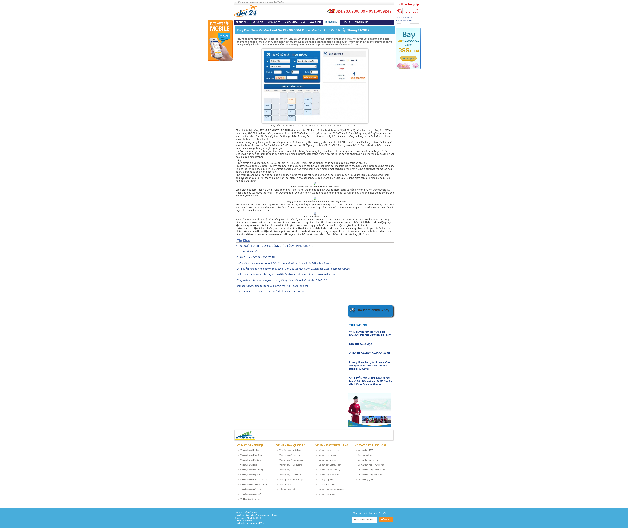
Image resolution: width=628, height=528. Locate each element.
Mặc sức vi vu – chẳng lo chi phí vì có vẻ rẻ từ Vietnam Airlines (270, 291)
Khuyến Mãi (331, 22)
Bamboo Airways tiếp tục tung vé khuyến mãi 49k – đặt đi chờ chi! (272, 285)
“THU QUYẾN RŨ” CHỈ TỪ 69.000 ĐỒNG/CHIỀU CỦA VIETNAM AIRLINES (274, 245)
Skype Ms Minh (404, 17)
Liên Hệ (346, 22)
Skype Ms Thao (404, 20)
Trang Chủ (242, 22)
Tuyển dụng (361, 22)
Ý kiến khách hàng (295, 22)
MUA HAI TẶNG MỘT (247, 251)
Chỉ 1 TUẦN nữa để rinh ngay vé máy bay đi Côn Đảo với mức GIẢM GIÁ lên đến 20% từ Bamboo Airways (293, 268)
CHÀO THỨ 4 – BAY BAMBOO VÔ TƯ (255, 257)
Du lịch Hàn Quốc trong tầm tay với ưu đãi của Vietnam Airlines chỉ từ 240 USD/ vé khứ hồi (285, 274)
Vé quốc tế (274, 22)
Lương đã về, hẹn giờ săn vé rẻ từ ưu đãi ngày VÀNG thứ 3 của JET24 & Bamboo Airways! (284, 262)
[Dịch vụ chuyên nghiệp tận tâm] (245, 10)
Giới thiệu (315, 22)
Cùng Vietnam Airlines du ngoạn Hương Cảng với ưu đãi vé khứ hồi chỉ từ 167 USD (281, 280)
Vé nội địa (258, 22)
